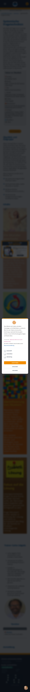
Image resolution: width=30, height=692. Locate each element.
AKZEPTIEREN (15, 362)
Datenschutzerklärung (9, 345)
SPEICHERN (15, 366)
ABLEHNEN (15, 370)
